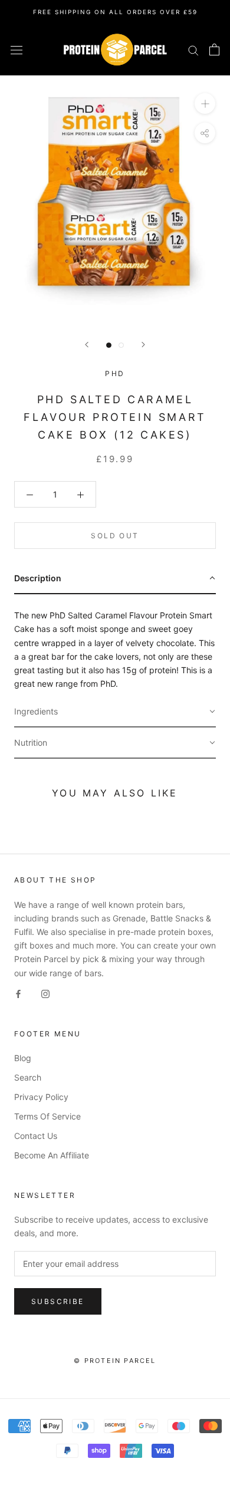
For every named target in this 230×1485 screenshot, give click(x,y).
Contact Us (35, 1136)
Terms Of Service (47, 1116)
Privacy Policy (41, 1097)
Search (27, 1077)
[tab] (115, 578)
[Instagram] (45, 993)
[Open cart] (214, 49)
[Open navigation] (16, 49)
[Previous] (86, 344)
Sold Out (115, 535)
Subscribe (57, 1301)
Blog (22, 1058)
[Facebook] (18, 993)
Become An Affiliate (51, 1155)
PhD (114, 373)
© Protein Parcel (115, 1360)
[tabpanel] (115, 645)
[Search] (193, 50)
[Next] (143, 344)
